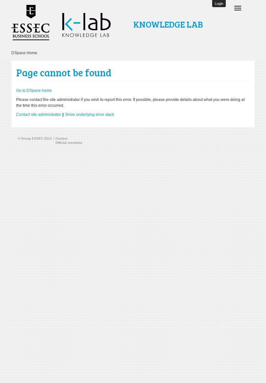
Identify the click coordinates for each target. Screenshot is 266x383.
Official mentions (68, 142)
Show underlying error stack (89, 114)
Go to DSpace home (34, 90)
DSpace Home (24, 53)
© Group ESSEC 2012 (35, 138)
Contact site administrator (38, 114)
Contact (61, 138)
